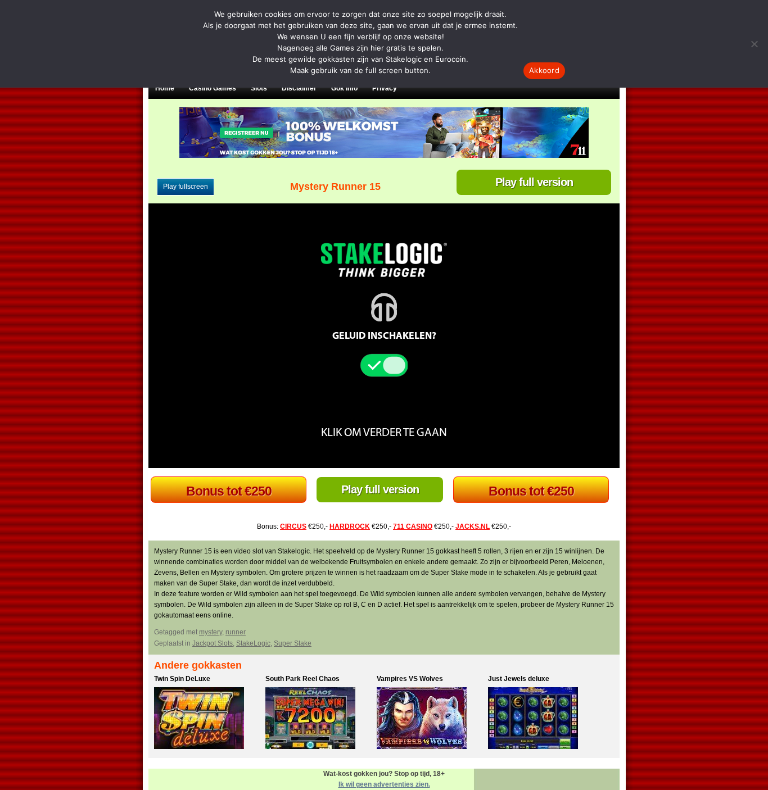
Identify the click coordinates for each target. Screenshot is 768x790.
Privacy (384, 88)
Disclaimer (299, 88)
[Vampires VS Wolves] (429, 719)
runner (235, 632)
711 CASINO (412, 526)
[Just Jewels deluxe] (541, 719)
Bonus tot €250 (229, 491)
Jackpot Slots (212, 643)
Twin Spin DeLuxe (182, 679)
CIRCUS (293, 526)
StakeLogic (253, 643)
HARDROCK (349, 526)
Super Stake (292, 643)
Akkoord (544, 70)
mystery (210, 632)
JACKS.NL (472, 526)
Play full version (534, 182)
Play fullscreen (185, 186)
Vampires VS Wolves (410, 679)
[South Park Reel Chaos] (318, 719)
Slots (259, 88)
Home (164, 88)
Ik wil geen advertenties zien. (384, 784)
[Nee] (754, 43)
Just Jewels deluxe (518, 679)
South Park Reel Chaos (302, 679)
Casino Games (212, 88)
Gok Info (344, 88)
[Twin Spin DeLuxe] (207, 719)
